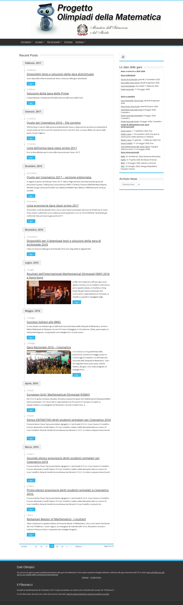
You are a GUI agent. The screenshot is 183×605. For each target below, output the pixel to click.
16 (41, 546)
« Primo (24, 546)
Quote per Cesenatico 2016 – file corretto (54, 122)
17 (46, 546)
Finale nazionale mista (130, 121)
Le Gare (39, 42)
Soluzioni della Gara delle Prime (48, 93)
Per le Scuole (53, 42)
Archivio (79, 42)
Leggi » (31, 84)
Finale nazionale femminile (131, 116)
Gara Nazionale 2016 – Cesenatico (49, 347)
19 (57, 546)
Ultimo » (78, 546)
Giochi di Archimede (129, 79)
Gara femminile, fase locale (132, 101)
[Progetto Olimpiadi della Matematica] (91, 19)
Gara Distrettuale (128, 86)
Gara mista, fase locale (130, 106)
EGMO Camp (126, 134)
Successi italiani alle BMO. (44, 322)
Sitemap (85, 577)
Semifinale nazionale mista (132, 110)
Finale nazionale (127, 89)
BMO (123, 163)
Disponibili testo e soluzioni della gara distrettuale (60, 74)
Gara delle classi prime (130, 83)
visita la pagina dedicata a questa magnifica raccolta (87, 594)
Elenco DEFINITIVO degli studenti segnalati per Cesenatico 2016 (69, 420)
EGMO (123, 160)
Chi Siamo (26, 42)
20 (62, 546)
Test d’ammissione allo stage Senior (135, 147)
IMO (123, 166)
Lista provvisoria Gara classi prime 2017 (53, 205)
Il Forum (68, 42)
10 (36, 546)
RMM (123, 156)
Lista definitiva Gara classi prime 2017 (52, 148)
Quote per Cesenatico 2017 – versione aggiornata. (59, 177)
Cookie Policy (95, 577)
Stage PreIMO (126, 143)
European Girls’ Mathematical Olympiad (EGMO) (58, 394)
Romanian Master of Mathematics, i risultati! (56, 519)
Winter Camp (126, 140)
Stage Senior (126, 131)
